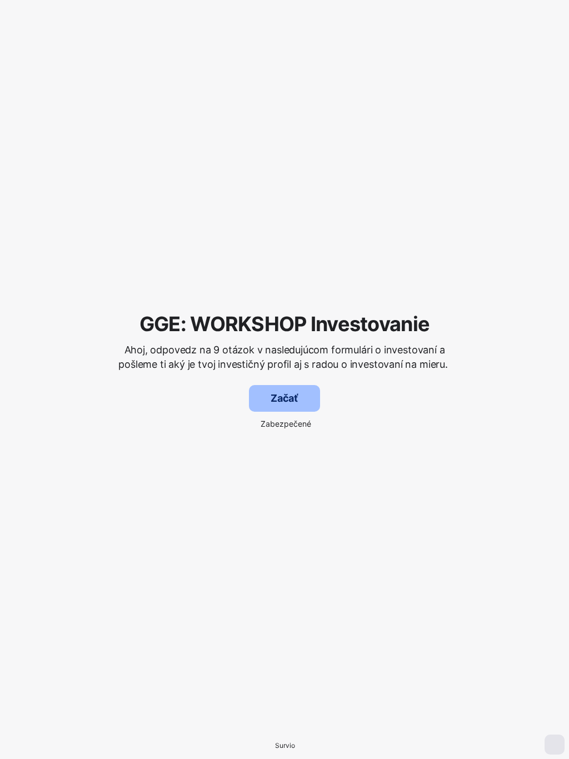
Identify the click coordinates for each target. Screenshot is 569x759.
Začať (284, 398)
